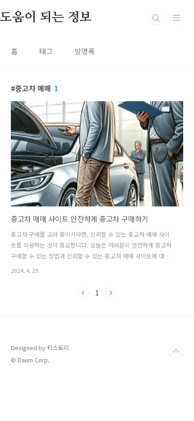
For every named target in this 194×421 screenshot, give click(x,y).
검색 (156, 18)
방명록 (84, 51)
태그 (46, 51)
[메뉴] (176, 17)
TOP (176, 351)
